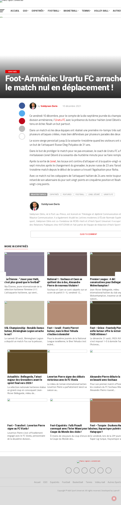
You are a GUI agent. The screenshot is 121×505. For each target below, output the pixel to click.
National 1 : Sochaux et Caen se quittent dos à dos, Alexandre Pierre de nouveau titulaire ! (64, 282)
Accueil (15, 10)
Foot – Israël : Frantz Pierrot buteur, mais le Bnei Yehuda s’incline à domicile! (63, 331)
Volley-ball (101, 10)
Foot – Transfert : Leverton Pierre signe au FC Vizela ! (26, 427)
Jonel (53, 161)
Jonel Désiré (94, 194)
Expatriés (37, 10)
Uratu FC (60, 120)
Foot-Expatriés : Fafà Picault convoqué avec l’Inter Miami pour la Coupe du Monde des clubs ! (70, 428)
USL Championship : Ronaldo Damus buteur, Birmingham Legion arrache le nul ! (24, 331)
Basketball (70, 10)
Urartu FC (108, 194)
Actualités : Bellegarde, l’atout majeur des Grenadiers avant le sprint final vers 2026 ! (24, 380)
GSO (25, 10)
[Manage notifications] (114, 498)
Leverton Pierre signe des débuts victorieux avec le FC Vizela (66, 378)
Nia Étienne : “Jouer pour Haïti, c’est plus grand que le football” (22, 280)
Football (53, 10)
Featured (67, 194)
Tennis (86, 10)
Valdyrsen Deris (49, 106)
